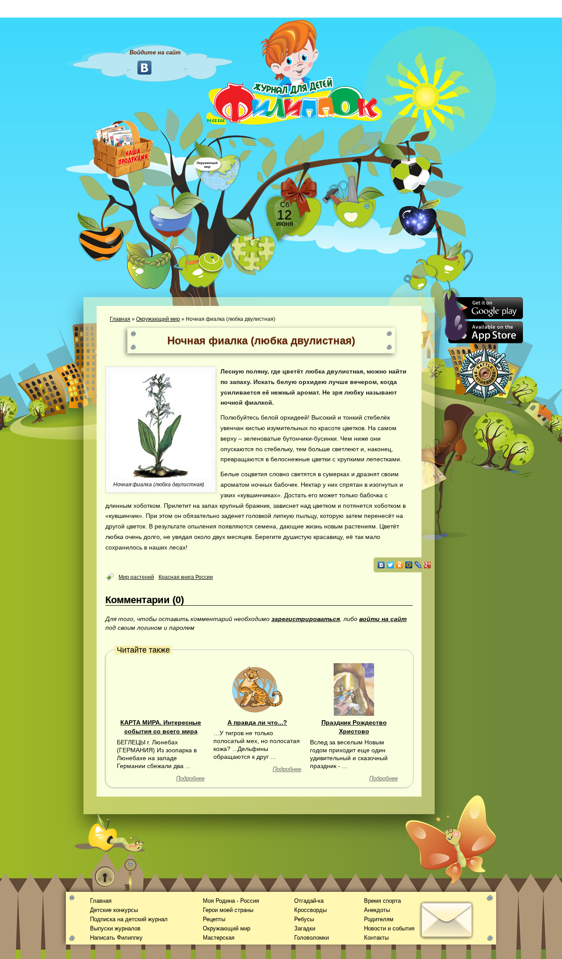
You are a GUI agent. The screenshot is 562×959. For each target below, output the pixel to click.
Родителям (378, 919)
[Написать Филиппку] (435, 472)
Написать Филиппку (116, 937)
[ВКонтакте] (381, 565)
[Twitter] (390, 565)
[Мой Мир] (409, 565)
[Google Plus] (427, 565)
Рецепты (214, 919)
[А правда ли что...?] (257, 689)
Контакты (376, 937)
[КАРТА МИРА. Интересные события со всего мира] (160, 689)
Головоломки (311, 937)
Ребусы (304, 919)
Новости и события (389, 928)
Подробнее (190, 778)
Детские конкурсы (114, 910)
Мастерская (218, 937)
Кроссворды (310, 910)
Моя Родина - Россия (231, 901)
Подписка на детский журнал (129, 919)
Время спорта (382, 901)
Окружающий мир (158, 319)
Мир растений (136, 577)
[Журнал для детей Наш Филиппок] (294, 71)
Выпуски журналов (115, 928)
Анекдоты (377, 910)
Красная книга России (186, 577)
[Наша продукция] (123, 147)
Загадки (304, 928)
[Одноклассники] (399, 565)
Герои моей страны (228, 910)
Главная (120, 319)
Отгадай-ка (309, 901)
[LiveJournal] (418, 565)
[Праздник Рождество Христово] (354, 689)
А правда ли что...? (257, 722)
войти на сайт (383, 618)
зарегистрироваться (305, 618)
